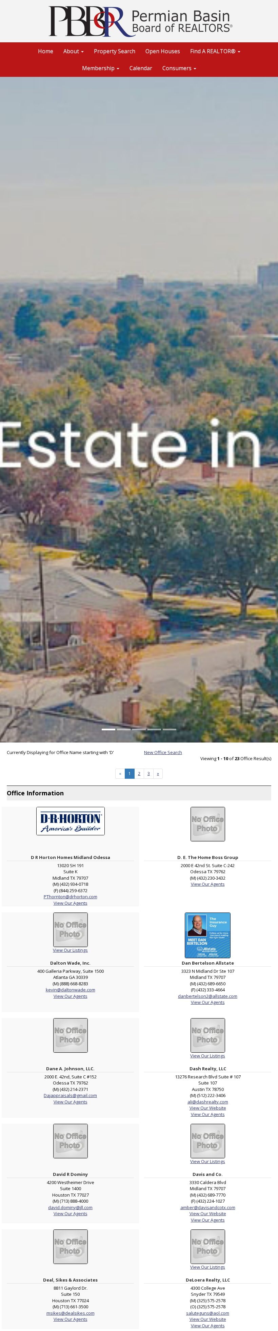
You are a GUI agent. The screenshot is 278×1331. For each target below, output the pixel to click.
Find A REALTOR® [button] (213, 51)
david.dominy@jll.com (70, 1207)
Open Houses (162, 51)
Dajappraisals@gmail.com (70, 1095)
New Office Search (163, 752)
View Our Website (208, 1108)
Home (45, 51)
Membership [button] (99, 68)
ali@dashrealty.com (207, 1102)
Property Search (114, 51)
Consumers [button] (177, 68)
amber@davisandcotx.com (207, 1207)
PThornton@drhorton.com (70, 897)
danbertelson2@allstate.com (207, 996)
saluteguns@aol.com (207, 1313)
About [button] (71, 51)
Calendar (141, 68)
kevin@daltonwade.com (70, 990)
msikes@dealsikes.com (70, 1313)
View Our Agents (70, 903)
